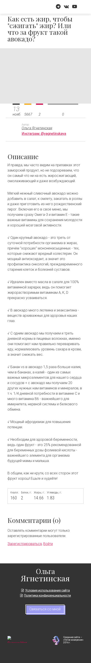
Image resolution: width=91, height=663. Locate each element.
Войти (48, 544)
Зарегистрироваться (25, 544)
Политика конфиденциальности (47, 595)
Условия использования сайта (47, 590)
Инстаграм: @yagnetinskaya (44, 133)
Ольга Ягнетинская (37, 128)
